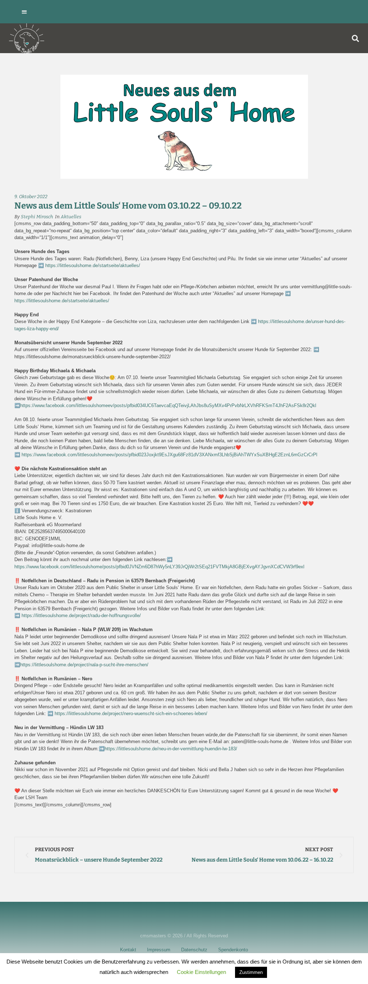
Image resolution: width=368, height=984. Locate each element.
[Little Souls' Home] (26, 38)
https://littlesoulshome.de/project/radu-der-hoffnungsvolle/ (80, 615)
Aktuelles (71, 216)
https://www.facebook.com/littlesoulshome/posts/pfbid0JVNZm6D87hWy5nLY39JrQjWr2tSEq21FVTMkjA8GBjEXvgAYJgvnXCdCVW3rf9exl (159, 566)
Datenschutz (194, 949)
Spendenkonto (233, 949)
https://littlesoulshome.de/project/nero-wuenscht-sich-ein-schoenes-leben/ (131, 713)
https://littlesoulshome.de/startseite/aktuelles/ (92, 265)
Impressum (158, 949)
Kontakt (128, 949)
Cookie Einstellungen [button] (201, 972)
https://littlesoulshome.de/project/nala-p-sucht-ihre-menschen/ (84, 664)
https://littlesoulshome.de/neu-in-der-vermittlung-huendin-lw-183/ (171, 748)
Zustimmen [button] (251, 972)
